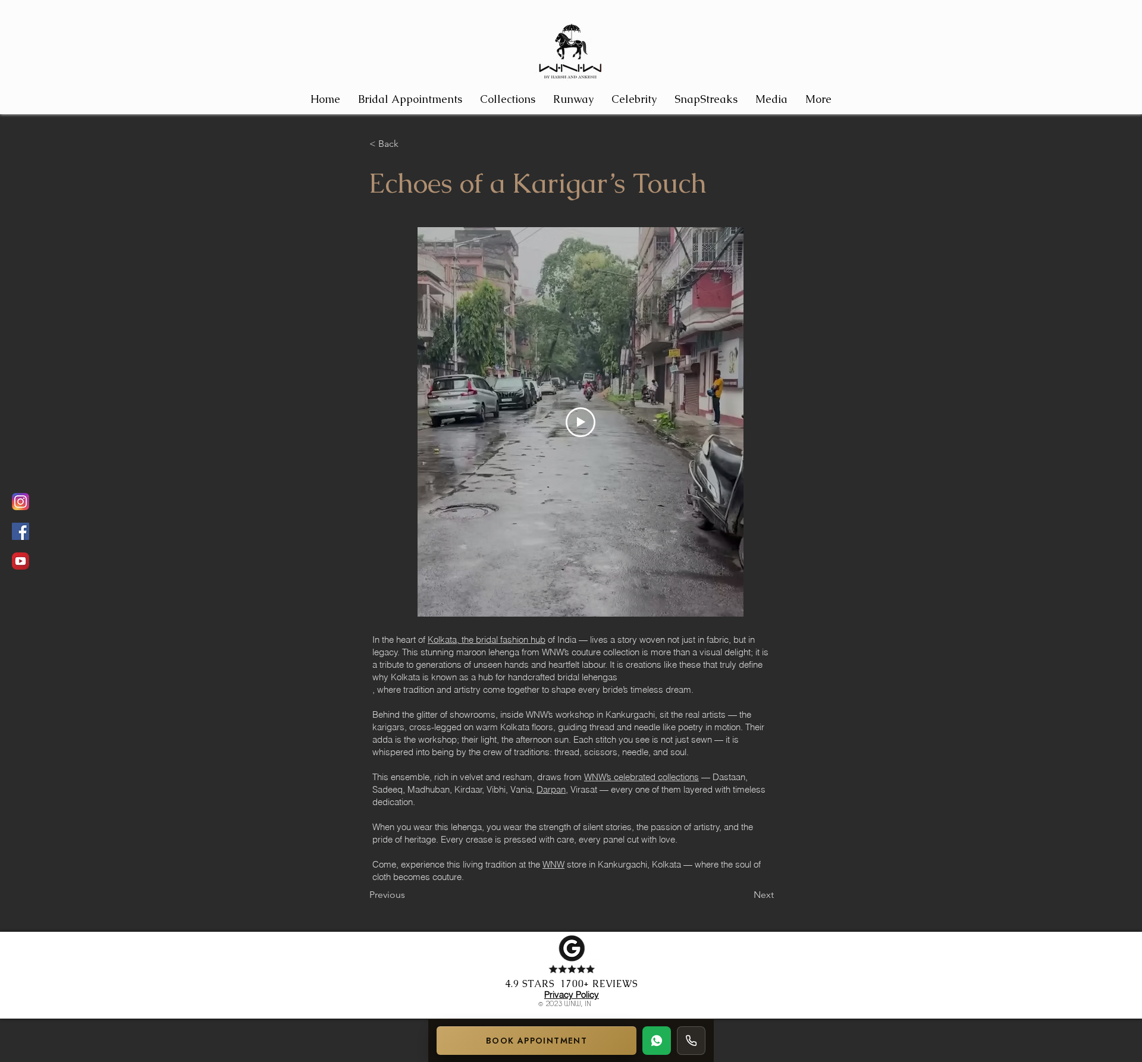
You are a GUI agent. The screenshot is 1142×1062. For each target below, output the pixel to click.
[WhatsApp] (656, 1040)
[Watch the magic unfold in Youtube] (20, 561)
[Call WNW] (691, 1040)
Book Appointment (536, 1041)
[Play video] (580, 422)
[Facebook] (20, 531)
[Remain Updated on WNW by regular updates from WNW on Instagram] (20, 501)
